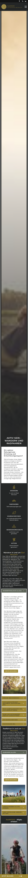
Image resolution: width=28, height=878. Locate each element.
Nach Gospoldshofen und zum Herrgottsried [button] (12, 709)
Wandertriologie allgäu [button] (12, 590)
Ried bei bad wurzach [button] (11, 698)
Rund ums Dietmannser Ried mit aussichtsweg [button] (11, 715)
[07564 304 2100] (23, 1)
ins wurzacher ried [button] (10, 720)
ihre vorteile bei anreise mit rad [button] (12, 813)
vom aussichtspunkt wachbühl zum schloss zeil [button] (11, 703)
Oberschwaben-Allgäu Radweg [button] (11, 807)
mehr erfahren (11, 671)
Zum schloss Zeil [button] (9, 724)
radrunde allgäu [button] (9, 752)
